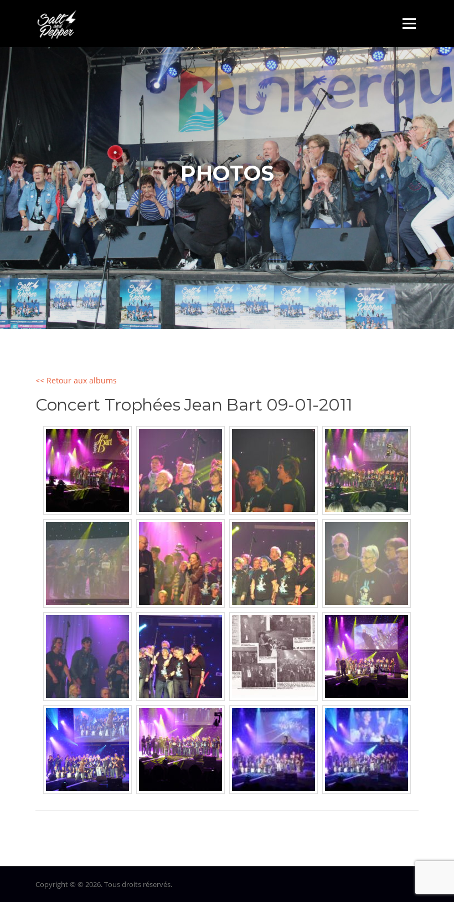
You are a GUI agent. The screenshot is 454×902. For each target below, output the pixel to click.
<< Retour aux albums (76, 380)
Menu (409, 23)
